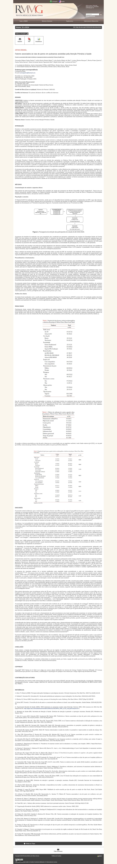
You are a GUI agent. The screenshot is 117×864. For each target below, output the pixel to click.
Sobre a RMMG (23, 21)
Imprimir (20, 41)
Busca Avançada (90, 16)
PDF (29, 41)
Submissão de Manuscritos (91, 21)
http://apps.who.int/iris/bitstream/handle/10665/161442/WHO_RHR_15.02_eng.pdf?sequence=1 (51, 708)
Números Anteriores (47, 21)
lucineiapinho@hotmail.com (27, 73)
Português (54, 1)
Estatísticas (39, 41)
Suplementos (69, 21)
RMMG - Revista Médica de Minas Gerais (29, 11)
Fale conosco (58, 851)
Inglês (63, 1)
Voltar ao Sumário (21, 33)
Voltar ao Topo (30, 843)
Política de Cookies (56, 856)
